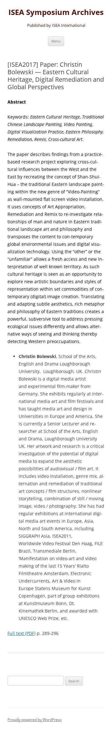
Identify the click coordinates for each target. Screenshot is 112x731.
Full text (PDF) (21, 633)
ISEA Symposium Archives (56, 12)
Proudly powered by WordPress (34, 719)
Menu (56, 41)
